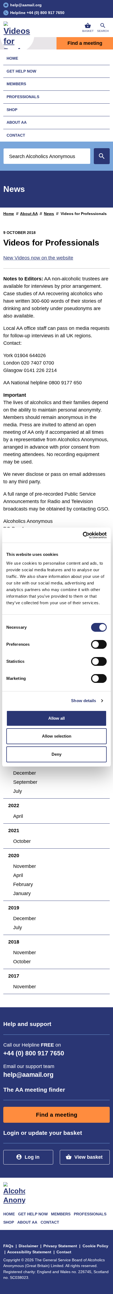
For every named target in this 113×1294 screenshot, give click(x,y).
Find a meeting (84, 43)
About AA (17, 122)
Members (16, 84)
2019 (13, 908)
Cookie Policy (95, 1246)
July (17, 791)
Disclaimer (28, 1246)
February (23, 884)
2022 (13, 805)
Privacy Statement (60, 1246)
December (24, 773)
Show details (83, 700)
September (25, 782)
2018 (13, 942)
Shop (12, 109)
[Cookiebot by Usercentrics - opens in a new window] (83, 535)
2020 (13, 855)
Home (12, 58)
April (18, 816)
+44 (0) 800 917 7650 (33, 1053)
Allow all (56, 718)
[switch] (99, 644)
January (22, 893)
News (49, 213)
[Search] (102, 156)
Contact (16, 135)
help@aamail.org (28, 1074)
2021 (13, 830)
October (22, 841)
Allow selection (56, 736)
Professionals (23, 97)
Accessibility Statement (29, 1252)
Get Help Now (21, 71)
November (24, 866)
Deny (56, 754)
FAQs (8, 1246)
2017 (13, 976)
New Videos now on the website (38, 258)
